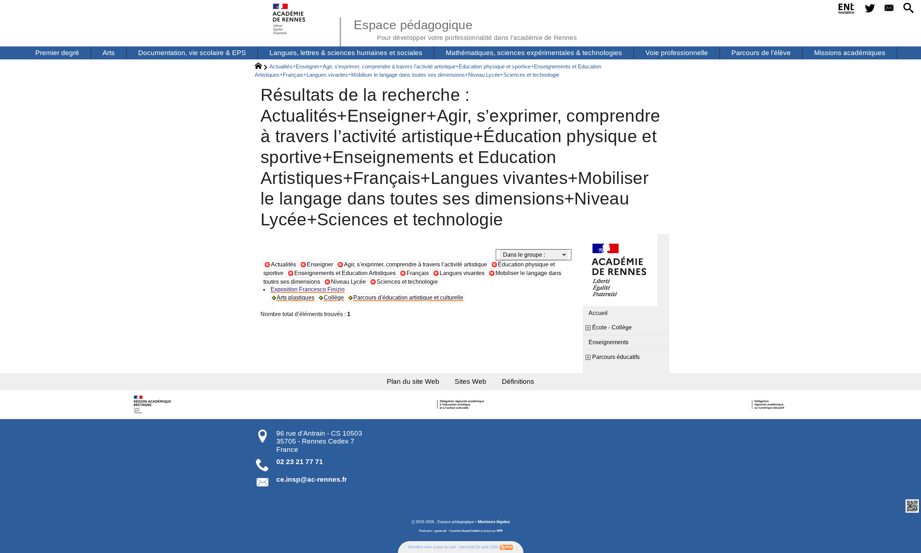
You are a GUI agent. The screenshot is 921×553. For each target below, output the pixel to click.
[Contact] (889, 8)
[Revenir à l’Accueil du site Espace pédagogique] (289, 19)
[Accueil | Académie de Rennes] (153, 404)
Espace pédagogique (465, 29)
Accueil (598, 313)
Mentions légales (494, 522)
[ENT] (846, 9)
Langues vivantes (462, 273)
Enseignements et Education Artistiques (345, 273)
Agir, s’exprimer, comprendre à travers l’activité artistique (415, 264)
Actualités (283, 264)
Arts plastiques (295, 298)
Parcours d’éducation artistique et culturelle (408, 298)
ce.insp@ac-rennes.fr (311, 479)
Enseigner (320, 264)
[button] (908, 8)
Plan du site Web (413, 381)
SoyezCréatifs (471, 530)
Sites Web (470, 381)
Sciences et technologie (407, 282)
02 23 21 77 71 (299, 462)
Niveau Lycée (348, 282)
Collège (334, 298)
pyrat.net (440, 530)
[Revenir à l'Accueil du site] (261, 67)
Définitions (518, 381)
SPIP (499, 530)
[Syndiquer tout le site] (506, 547)
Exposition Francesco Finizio (308, 289)
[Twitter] (870, 8)
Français (418, 273)
